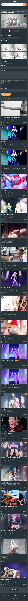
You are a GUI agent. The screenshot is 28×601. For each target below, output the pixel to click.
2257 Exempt (23, 595)
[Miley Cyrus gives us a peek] (14, 230)
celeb (14, 2)
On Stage (15, 290)
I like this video (9, 31)
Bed (6, 40)
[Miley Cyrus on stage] (14, 278)
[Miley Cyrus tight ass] (14, 473)
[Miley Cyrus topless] (14, 303)
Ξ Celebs (9, 37)
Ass (18, 484)
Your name (3, 65)
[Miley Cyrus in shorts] (14, 254)
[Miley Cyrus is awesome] (14, 424)
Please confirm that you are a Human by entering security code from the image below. (13, 81)
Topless (15, 314)
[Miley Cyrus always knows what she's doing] (14, 108)
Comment (3, 70)
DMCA (16, 595)
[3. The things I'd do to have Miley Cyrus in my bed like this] (7, 55)
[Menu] (14, 7)
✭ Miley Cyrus (15, 37)
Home (3, 595)
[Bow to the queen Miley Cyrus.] (14, 351)
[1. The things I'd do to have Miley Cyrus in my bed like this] (7, 47)
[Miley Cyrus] (14, 132)
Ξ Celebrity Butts (5, 168)
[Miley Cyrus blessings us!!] (14, 205)
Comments (4, 61)
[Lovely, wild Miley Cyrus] (14, 570)
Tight (15, 484)
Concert (15, 533)
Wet (19, 387)
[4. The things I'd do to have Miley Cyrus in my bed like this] (20, 55)
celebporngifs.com (12, 598)
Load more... (14, 589)
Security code (4, 88)
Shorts (15, 265)
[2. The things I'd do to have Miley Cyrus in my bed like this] (20, 47)
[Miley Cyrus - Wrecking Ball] (14, 546)
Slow (21, 144)
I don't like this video (11, 31)
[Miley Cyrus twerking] (14, 327)
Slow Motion (16, 144)
